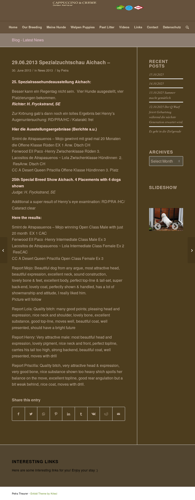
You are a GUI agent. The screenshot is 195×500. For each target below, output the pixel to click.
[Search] (186, 27)
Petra (64, 70)
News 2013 (45, 70)
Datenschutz (172, 27)
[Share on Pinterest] (56, 414)
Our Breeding (32, 27)
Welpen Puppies (83, 27)
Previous (156, 225)
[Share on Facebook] (18, 414)
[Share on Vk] (94, 414)
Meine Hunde (56, 27)
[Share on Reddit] (106, 414)
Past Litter (106, 27)
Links (138, 27)
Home (13, 27)
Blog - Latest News (28, 40)
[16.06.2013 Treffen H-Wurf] (3, 250)
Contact (152, 27)
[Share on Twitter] (31, 414)
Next (173, 225)
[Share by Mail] (118, 414)
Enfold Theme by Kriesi (43, 493)
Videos (124, 27)
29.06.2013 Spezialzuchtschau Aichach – (61, 62)
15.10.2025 (156, 74)
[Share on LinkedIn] (68, 414)
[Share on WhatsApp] (43, 414)
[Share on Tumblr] (81, 414)
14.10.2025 (156, 83)
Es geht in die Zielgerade (165, 131)
